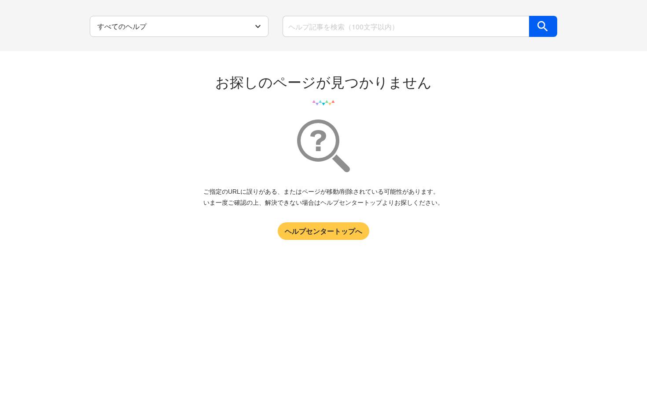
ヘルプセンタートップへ (323, 231)
